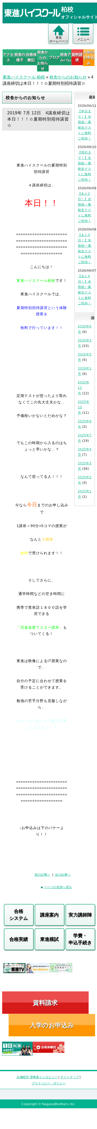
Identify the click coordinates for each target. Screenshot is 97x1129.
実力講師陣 (80, 914)
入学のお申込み (52, 1025)
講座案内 (49, 914)
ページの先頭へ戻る (58, 887)
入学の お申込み (88, 57)
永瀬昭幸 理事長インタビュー (37, 1077)
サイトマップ (69, 1077)
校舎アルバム (65, 57)
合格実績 (18, 939)
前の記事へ (42, 874)
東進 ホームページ (58, 39)
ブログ (54, 57)
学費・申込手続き (80, 939)
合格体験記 (31, 57)
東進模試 (49, 939)
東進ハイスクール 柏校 (24, 77)
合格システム (18, 915)
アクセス (8, 57)
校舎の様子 (19, 57)
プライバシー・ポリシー (49, 1083)
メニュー (83, 39)
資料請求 (77, 57)
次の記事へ (63, 874)
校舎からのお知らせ (42, 60)
